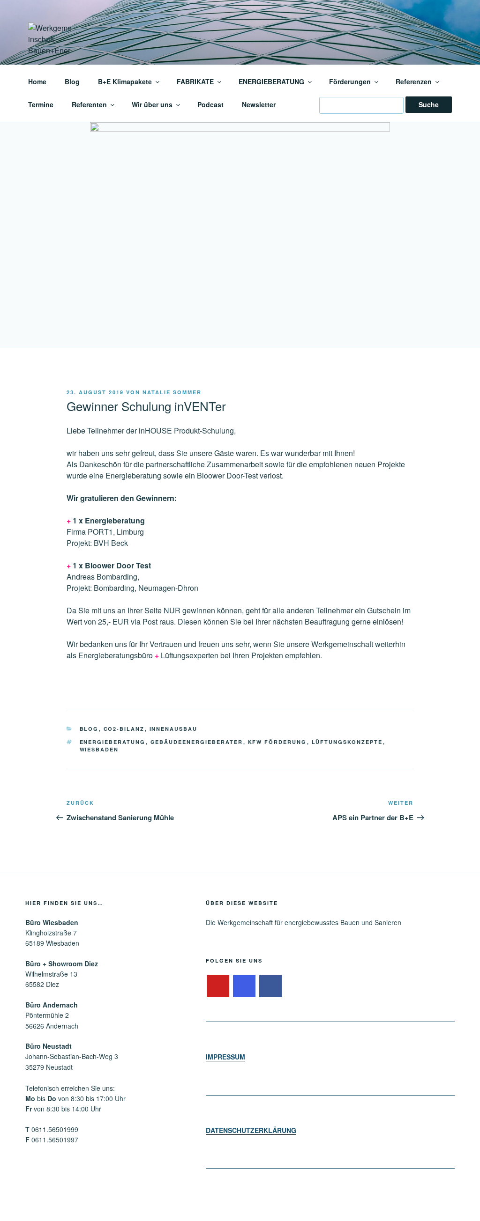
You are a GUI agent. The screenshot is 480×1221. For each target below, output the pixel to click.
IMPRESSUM (225, 1056)
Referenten (89, 104)
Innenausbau (174, 728)
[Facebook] (270, 986)
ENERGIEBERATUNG (271, 81)
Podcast (210, 104)
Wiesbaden (99, 749)
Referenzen (414, 81)
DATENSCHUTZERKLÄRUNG (251, 1130)
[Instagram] (244, 986)
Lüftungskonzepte (347, 741)
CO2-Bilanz (124, 728)
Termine (40, 104)
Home (37, 81)
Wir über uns (152, 104)
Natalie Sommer (172, 392)
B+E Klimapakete (125, 81)
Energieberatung (113, 741)
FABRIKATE (195, 81)
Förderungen (350, 81)
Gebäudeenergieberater (196, 741)
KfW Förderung (277, 741)
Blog (72, 81)
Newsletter (259, 104)
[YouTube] (218, 986)
